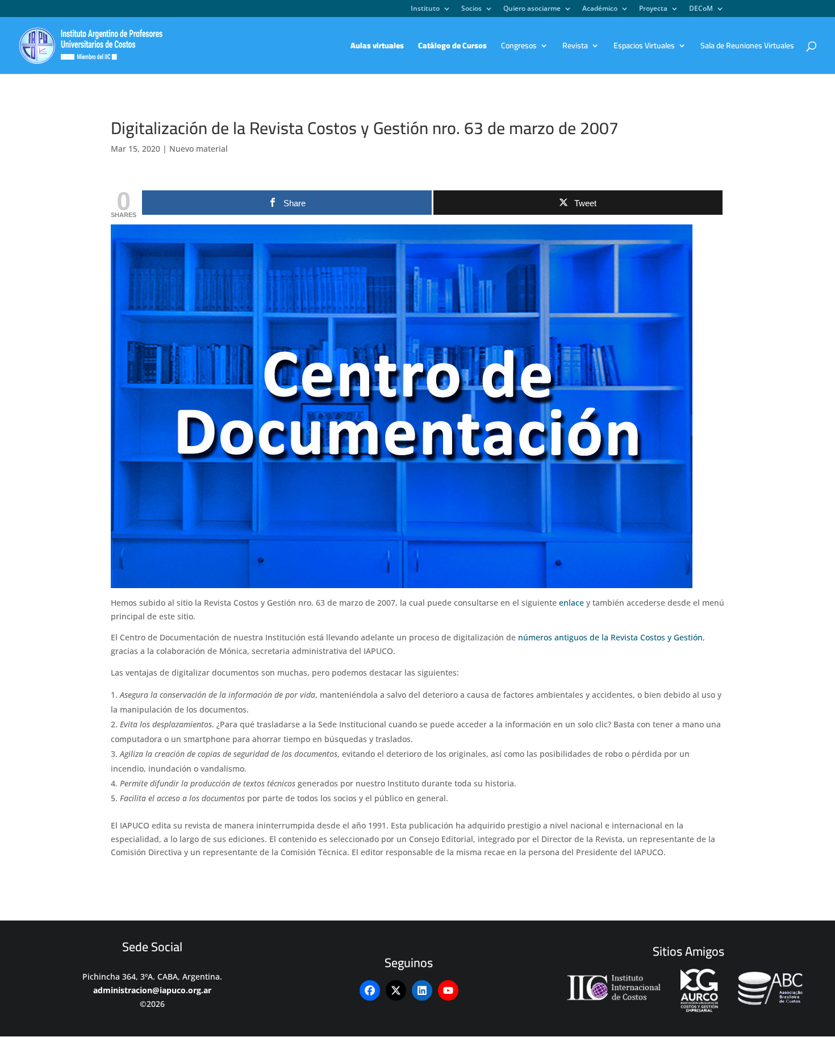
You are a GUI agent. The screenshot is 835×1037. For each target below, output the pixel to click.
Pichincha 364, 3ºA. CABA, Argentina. (152, 976)
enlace (571, 602)
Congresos (519, 47)
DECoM (701, 9)
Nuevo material (198, 148)
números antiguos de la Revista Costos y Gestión (610, 637)
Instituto (425, 9)
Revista (575, 47)
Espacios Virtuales (644, 47)
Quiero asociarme (532, 9)
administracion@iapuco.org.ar (152, 990)
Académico (599, 9)
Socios (471, 9)
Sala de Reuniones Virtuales (747, 47)
